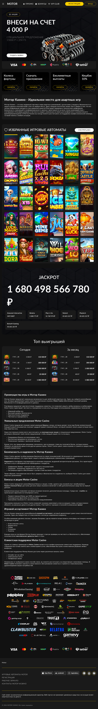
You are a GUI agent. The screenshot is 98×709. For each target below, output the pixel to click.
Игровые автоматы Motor (15, 674)
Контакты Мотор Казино (14, 684)
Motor (12, 4)
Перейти (11, 87)
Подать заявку (17, 55)
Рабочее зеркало (10, 681)
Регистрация (74, 4)
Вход (90, 4)
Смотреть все (84, 130)
